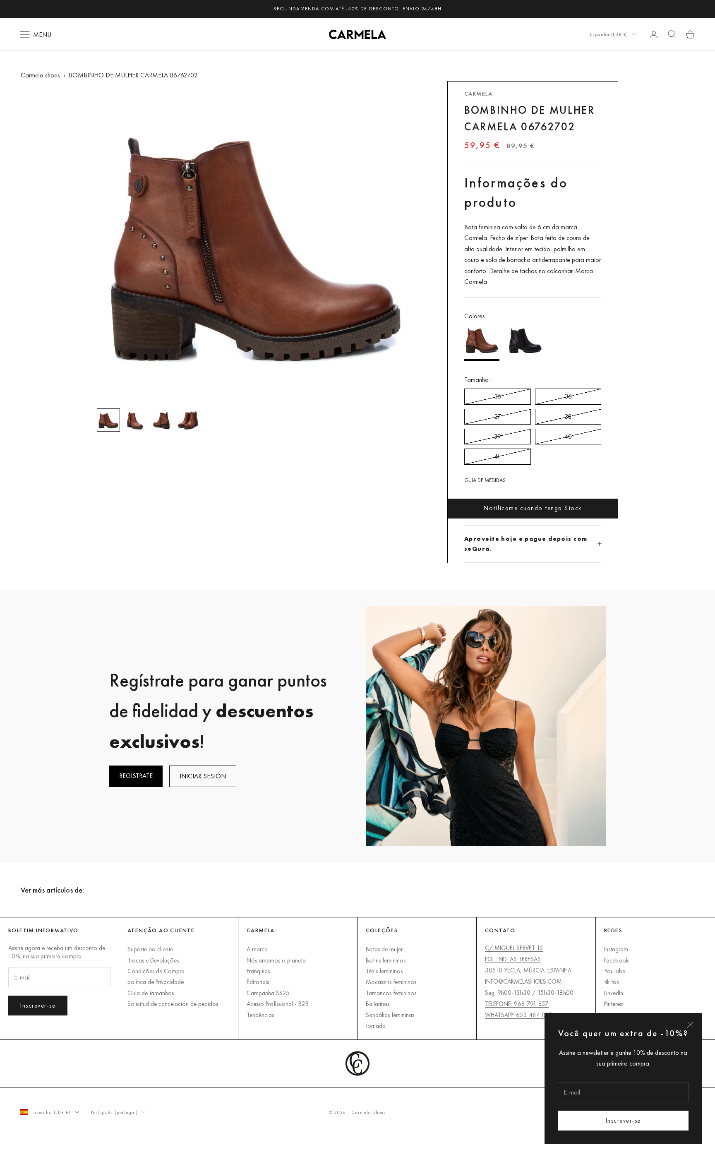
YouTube (614, 971)
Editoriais (258, 982)
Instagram (616, 949)
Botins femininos (385, 960)
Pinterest (614, 1004)
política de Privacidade (155, 982)
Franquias (258, 971)
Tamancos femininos (391, 993)
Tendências (260, 1015)
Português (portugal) (114, 1112)
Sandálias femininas (390, 1015)
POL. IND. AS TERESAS (513, 959)
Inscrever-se (623, 1120)
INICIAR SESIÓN (203, 776)
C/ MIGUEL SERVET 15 (514, 948)
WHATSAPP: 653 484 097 (518, 1015)
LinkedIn (613, 993)
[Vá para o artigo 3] (161, 420)
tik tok (611, 982)
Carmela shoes (40, 75)
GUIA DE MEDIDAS (485, 480)
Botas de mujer (384, 949)
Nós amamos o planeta (276, 960)
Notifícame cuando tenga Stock (533, 508)
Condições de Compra (156, 971)
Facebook (616, 960)
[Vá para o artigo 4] (187, 420)
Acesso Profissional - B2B (278, 1004)
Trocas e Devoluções (153, 960)
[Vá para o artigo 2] (134, 420)
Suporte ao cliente (150, 949)
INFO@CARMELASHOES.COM (523, 981)
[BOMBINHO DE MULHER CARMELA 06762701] (525, 341)
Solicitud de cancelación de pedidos (172, 1004)
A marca (257, 949)
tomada (376, 1026)
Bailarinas (377, 1004)
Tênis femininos (384, 971)
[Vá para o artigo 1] (108, 420)
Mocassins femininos (391, 982)
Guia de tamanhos (150, 993)
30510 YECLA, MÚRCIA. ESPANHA (528, 970)
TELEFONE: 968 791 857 (517, 1004)
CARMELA (478, 93)
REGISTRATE (136, 775)
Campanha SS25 (268, 993)
